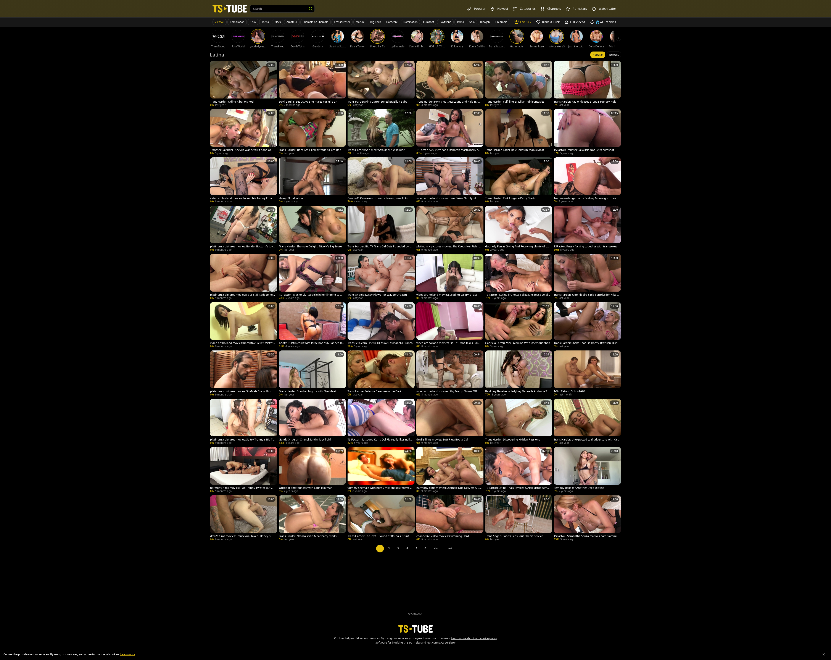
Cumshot (428, 22)
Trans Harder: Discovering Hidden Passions (512, 439)
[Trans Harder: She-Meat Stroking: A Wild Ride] (381, 132)
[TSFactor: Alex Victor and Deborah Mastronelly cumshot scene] (449, 132)
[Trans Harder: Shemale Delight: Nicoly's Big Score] (312, 229)
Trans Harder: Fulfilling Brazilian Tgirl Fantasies (514, 101)
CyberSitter (448, 642)
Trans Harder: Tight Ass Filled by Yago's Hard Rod (310, 149)
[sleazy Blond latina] (312, 180)
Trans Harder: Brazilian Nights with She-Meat (307, 391)
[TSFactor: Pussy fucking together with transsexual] (587, 229)
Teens (265, 22)
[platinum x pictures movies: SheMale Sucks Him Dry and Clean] (243, 373)
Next (436, 548)
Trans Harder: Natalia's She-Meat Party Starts (308, 536)
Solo (472, 22)
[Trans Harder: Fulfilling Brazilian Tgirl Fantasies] (518, 84)
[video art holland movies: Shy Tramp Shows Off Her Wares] (449, 373)
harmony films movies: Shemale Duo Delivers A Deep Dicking (448, 487)
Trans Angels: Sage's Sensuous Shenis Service (514, 536)
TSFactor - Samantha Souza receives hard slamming (586, 536)
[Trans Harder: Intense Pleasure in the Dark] (381, 373)
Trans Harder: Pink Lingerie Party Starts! (510, 198)
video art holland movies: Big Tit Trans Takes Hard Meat (448, 343)
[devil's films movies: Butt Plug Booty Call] (449, 422)
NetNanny (433, 642)
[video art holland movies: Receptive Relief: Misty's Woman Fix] (243, 325)
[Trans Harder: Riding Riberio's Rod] (243, 84)
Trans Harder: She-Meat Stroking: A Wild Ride (376, 149)
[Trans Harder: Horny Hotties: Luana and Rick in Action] (449, 84)
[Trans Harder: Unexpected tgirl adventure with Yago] (587, 422)
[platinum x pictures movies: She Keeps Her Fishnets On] (449, 229)
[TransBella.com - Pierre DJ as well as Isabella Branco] (381, 325)
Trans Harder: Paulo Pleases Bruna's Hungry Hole (585, 101)
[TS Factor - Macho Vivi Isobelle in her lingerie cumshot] (312, 277)
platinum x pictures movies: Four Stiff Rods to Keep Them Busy (242, 294)
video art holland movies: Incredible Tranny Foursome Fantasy (242, 198)
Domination (410, 22)
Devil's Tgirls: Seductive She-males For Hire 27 (308, 101)
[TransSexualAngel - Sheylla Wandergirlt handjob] (243, 132)
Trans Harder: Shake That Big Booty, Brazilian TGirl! (586, 343)
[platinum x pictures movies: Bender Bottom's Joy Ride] (243, 229)
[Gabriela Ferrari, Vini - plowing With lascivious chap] (518, 325)
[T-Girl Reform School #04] (587, 373)
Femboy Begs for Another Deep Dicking (579, 487)
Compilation (237, 22)
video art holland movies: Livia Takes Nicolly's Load (448, 198)
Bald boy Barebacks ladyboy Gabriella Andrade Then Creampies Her (517, 391)
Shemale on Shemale (315, 22)
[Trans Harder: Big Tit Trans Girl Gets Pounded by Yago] (381, 229)
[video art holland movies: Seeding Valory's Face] (449, 277)
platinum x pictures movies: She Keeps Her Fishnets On (448, 246)
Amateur (292, 22)
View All (219, 22)
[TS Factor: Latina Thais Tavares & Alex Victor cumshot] (518, 470)
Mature (360, 22)
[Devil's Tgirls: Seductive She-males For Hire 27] (312, 84)
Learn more (127, 654)
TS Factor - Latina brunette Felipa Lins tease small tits (517, 294)
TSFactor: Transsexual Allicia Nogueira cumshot (584, 149)
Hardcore (392, 22)
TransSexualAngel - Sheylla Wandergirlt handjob (241, 149)
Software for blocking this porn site (398, 642)
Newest (614, 54)
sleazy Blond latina (291, 198)
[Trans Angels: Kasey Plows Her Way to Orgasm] (381, 277)
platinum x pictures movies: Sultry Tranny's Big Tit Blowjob (242, 439)
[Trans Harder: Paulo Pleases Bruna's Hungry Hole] (587, 84)
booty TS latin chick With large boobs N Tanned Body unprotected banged (311, 343)
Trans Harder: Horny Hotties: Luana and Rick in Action (448, 101)
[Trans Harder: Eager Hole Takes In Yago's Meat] (518, 132)
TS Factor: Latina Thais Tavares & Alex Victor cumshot (517, 487)
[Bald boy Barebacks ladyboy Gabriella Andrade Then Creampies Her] (518, 373)
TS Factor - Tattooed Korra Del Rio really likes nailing (380, 439)
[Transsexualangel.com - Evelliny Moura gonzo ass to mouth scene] (587, 180)
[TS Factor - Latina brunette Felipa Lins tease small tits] (518, 277)
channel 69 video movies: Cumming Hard (442, 536)
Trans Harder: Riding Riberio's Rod (232, 101)
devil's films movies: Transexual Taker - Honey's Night (242, 536)
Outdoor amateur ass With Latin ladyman (305, 487)
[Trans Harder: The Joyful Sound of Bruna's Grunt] (381, 518)
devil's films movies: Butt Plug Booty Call (442, 439)
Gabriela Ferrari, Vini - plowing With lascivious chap (517, 343)
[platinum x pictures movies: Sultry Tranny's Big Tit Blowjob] (243, 422)
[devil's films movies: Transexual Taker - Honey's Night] (243, 518)
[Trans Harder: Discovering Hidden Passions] (518, 422)
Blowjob (485, 22)
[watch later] (215, 66)
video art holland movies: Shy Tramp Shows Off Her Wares (448, 391)
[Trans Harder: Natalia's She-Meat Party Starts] (312, 518)
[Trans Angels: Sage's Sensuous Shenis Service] (518, 518)
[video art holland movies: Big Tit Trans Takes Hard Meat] (449, 325)
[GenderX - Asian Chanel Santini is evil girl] (312, 422)
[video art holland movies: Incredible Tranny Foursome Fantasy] (243, 180)
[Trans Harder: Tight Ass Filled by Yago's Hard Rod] (312, 132)
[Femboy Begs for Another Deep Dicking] (587, 470)
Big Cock (375, 22)
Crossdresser (342, 22)
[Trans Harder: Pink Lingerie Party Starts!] (518, 180)
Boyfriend (445, 22)
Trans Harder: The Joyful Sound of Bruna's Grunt (378, 536)
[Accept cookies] (824, 654)
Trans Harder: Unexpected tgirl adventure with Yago (586, 439)
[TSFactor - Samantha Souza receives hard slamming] (587, 518)
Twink (460, 22)
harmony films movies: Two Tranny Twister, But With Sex (242, 487)
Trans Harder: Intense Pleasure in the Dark (374, 391)
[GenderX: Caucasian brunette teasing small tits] (381, 180)
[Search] (310, 8)
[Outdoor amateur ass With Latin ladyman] (312, 470)
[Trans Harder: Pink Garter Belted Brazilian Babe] (381, 84)
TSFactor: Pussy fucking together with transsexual (586, 246)
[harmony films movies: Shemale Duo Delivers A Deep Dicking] (449, 470)
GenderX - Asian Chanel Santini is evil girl (305, 439)
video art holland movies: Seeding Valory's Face (446, 294)
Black (277, 22)
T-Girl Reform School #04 (569, 391)
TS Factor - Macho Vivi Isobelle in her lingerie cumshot (311, 294)
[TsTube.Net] (230, 8)
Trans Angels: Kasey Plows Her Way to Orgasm (377, 294)
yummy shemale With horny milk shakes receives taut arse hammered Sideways (380, 487)
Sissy (253, 22)
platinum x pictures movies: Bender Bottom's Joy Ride (242, 246)
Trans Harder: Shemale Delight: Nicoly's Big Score (310, 246)
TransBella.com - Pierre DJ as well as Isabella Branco (380, 343)
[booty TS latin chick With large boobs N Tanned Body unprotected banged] (312, 325)
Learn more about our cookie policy (474, 638)
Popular (598, 54)
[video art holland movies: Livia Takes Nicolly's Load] (449, 180)
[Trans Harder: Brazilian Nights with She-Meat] (312, 373)
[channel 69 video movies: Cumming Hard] (449, 518)
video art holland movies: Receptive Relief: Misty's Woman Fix (242, 343)
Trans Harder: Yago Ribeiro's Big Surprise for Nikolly (586, 294)
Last (449, 548)
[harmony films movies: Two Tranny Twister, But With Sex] (243, 470)
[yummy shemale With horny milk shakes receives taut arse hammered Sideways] (381, 470)
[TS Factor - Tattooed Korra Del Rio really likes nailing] (381, 422)
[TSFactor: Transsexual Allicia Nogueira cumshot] (587, 132)
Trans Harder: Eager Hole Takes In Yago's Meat (514, 149)
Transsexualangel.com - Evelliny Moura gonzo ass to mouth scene (586, 198)
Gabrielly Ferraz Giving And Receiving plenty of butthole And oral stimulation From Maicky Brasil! (517, 246)
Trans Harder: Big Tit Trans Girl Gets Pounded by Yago (380, 246)
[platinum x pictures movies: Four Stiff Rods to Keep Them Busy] (243, 277)
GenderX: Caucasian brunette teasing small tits (377, 198)
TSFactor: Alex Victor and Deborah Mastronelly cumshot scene (448, 149)
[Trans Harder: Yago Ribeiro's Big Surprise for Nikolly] (587, 277)
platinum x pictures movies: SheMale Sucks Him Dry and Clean (242, 391)
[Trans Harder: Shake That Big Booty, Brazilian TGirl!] (587, 325)
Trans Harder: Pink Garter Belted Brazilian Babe (377, 101)
